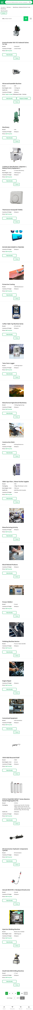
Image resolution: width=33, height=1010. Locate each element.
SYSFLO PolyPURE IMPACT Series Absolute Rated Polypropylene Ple (16, 800)
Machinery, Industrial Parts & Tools (21, 7)
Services (9, 7)
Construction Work (8, 442)
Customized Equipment (9, 718)
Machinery (3, 8)
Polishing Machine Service (10, 641)
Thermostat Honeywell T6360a (12, 210)
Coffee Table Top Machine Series (12, 324)
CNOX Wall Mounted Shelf (10, 757)
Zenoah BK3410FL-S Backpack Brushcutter (16, 890)
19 (21, 993)
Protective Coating (8, 284)
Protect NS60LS (7, 602)
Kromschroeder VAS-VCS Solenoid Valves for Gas (15, 43)
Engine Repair (6, 681)
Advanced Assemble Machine (11, 83)
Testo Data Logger (8, 363)
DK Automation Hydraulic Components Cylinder (15, 849)
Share (17, 58)
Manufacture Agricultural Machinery (14, 403)
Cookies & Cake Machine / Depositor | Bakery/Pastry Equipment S (14, 167)
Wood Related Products (10, 564)
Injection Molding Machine (11, 929)
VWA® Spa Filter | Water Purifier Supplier (15, 481)
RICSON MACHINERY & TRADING (13, 247)
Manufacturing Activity (10, 527)
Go (22, 998)
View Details (9, 54)
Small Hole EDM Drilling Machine (13, 971)
